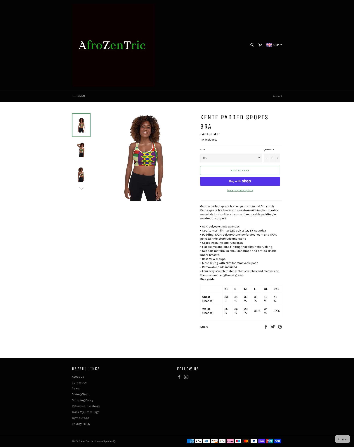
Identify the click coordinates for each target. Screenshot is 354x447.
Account (277, 96)
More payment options (240, 190)
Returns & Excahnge (86, 406)
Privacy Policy (81, 423)
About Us (78, 376)
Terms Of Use (80, 418)
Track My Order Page (85, 412)
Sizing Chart (80, 394)
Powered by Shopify (105, 441)
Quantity (269, 149)
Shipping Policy (82, 400)
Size (202, 149)
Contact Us (79, 382)
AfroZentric (87, 441)
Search (76, 388)
